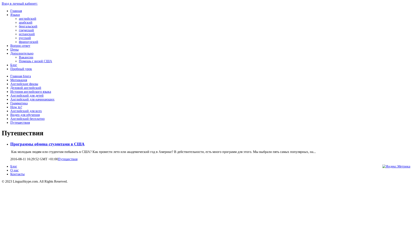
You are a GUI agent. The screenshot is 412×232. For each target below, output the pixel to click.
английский (27, 18)
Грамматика (19, 103)
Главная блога (20, 76)
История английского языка (30, 91)
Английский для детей (27, 95)
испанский (27, 34)
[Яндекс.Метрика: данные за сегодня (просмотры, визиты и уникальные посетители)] (396, 166)
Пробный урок (21, 69)
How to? (16, 107)
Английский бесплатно (27, 119)
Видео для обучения (25, 115)
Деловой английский (25, 88)
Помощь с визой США (35, 61)
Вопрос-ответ (20, 45)
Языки (15, 15)
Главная (16, 11)
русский (25, 38)
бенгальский (28, 26)
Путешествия (20, 122)
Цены (14, 49)
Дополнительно (21, 53)
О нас (14, 170)
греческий (26, 30)
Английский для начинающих (32, 99)
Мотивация (18, 80)
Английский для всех (26, 111)
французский (28, 42)
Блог (13, 65)
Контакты (17, 174)
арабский (25, 22)
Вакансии (26, 57)
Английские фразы (24, 84)
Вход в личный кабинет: (20, 3)
